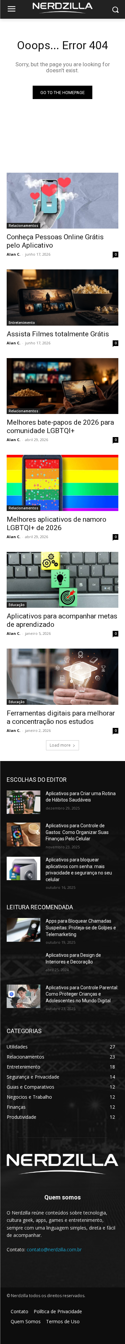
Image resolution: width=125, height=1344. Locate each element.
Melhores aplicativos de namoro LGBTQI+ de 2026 (56, 523)
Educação (17, 604)
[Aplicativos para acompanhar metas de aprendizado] (62, 580)
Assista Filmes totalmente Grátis (58, 334)
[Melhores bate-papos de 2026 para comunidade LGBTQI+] (62, 386)
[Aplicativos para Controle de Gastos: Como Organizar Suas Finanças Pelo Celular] (23, 834)
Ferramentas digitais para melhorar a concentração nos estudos (61, 717)
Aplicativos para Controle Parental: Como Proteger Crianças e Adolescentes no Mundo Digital (82, 994)
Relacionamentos (23, 225)
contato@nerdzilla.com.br (54, 1249)
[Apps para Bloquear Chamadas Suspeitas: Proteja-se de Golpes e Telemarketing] (23, 929)
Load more (60, 745)
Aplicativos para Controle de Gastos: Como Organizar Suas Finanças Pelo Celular (77, 832)
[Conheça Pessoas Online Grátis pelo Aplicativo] (62, 201)
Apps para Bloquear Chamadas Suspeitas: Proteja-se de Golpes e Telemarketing (81, 927)
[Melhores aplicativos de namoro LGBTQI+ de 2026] (62, 483)
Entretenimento (22, 322)
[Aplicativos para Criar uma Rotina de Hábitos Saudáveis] (23, 802)
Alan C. (13, 254)
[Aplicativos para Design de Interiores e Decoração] (23, 964)
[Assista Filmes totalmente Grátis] (62, 297)
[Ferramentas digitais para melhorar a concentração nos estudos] (62, 677)
